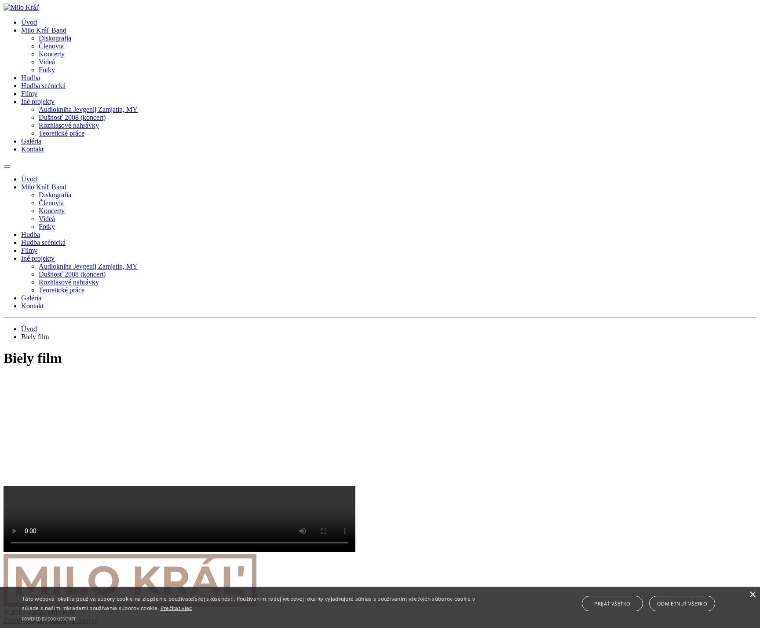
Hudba (30, 77)
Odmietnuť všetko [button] (682, 603)
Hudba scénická (43, 85)
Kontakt (32, 149)
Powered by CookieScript (49, 619)
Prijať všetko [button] (612, 603)
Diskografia (55, 38)
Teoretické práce (61, 133)
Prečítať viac (176, 608)
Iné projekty (38, 101)
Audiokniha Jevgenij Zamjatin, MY (88, 109)
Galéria (31, 141)
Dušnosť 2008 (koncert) (72, 117)
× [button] (752, 594)
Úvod (29, 22)
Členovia (51, 46)
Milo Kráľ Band (43, 30)
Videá (47, 62)
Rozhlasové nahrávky (69, 125)
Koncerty (52, 54)
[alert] (380, 607)
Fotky (47, 70)
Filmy (29, 93)
